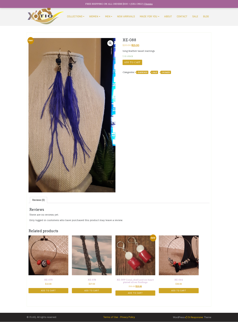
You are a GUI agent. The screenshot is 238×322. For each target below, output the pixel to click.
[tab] (38, 200)
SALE (195, 16)
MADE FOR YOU (148, 16)
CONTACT (182, 16)
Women (166, 72)
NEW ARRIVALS (126, 16)
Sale (154, 72)
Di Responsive (195, 317)
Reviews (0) (38, 200)
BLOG (206, 16)
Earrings (142, 72)
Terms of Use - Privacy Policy (119, 317)
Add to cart (132, 62)
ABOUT (168, 16)
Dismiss (148, 3)
